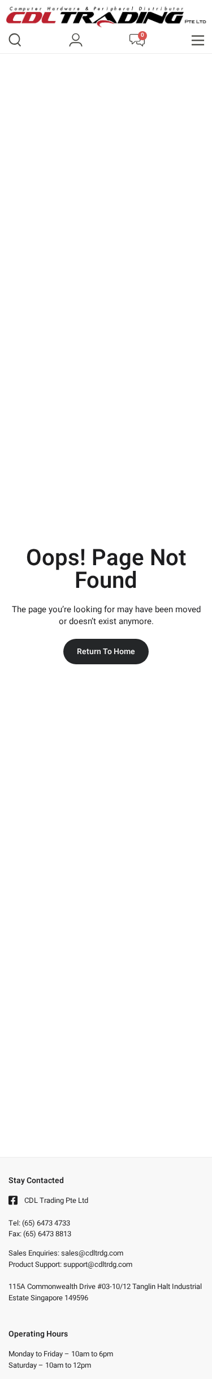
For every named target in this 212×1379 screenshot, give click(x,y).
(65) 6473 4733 (46, 1223)
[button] (198, 40)
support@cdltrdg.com (97, 1264)
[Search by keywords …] (15, 42)
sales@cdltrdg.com (92, 1253)
